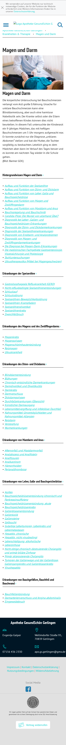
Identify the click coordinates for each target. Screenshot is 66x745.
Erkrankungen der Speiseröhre (20, 273)
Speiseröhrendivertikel (17, 306)
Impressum (13, 667)
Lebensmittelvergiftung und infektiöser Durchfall (33, 409)
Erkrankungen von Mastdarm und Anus (24, 440)
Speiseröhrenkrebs (15, 310)
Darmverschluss (14, 393)
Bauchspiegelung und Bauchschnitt (25, 212)
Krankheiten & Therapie (16, 34)
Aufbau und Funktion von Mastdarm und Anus (31, 208)
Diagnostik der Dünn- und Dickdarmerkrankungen (33, 227)
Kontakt (26, 667)
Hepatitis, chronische (17, 533)
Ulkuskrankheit (13, 352)
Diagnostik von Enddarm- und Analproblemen (31, 235)
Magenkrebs (12, 337)
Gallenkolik (11, 514)
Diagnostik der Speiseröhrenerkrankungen (29, 231)
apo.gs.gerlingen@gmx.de (50, 651)
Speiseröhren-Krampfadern (20, 303)
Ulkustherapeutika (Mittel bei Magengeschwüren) (33, 261)
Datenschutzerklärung (24, 11)
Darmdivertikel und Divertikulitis (23, 386)
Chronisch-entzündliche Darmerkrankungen (30, 382)
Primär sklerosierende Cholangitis (24, 556)
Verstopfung (12, 424)
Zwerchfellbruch (14, 314)
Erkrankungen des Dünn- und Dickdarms (25, 364)
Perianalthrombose (15, 469)
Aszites (9, 492)
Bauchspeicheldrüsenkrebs (20, 507)
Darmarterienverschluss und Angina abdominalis (33, 597)
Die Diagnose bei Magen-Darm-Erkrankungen (31, 246)
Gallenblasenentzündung (19, 511)
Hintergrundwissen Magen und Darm (23, 175)
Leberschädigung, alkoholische (22, 541)
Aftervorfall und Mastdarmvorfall (24, 450)
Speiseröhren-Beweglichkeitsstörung (26, 299)
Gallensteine (12, 518)
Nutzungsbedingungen (20, 670)
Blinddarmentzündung (18, 374)
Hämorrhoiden (13, 465)
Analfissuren (12, 458)
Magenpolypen (13, 340)
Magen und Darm (46, 34)
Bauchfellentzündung (17, 594)
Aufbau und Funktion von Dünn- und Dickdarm (32, 189)
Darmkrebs (11, 390)
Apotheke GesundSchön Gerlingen (22, 30)
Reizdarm (10, 420)
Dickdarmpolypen (15, 397)
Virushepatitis (12, 567)
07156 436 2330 (12, 651)
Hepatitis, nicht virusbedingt (21, 537)
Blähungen (11, 378)
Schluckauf (11, 291)
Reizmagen (11, 348)
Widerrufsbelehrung (47, 670)
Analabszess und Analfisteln (21, 454)
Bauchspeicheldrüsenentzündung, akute (28, 503)
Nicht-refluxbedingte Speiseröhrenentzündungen (33, 288)
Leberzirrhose (12, 545)
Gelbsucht (10, 522)
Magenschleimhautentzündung (23, 344)
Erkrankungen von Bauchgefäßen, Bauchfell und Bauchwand (28, 581)
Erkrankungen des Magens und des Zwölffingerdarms (32, 326)
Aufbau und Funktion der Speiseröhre (26, 185)
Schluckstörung (14, 295)
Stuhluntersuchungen (17, 257)
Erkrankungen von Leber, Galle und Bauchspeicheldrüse (33, 481)
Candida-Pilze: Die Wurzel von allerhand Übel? (31, 216)
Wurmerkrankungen (16, 427)
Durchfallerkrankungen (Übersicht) (24, 401)
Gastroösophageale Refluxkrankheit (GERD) (29, 284)
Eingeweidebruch (15, 601)
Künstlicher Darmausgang (20, 405)
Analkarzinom (12, 461)
